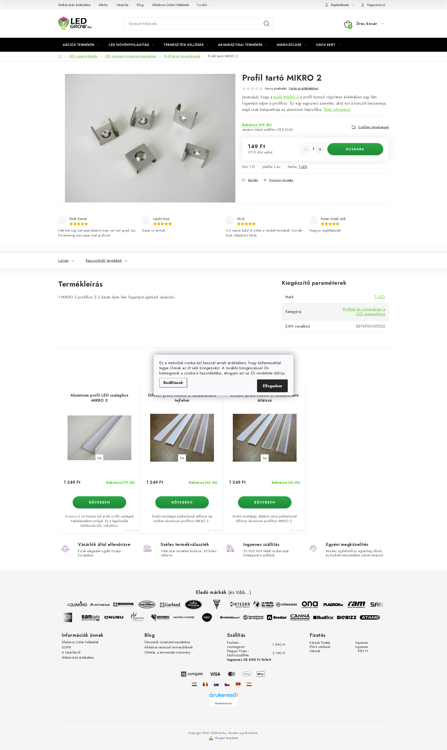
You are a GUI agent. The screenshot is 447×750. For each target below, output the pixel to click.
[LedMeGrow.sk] (216, 684)
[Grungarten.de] (238, 684)
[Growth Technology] (190, 604)
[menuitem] (81, 45)
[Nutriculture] (163, 617)
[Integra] (236, 604)
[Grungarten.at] (249, 684)
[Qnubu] (117, 617)
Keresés (266, 24)
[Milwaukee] (283, 604)
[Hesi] (213, 604)
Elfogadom (272, 385)
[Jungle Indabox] (210, 617)
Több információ (337, 109)
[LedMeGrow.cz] (227, 684)
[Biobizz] (350, 617)
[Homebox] (233, 617)
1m (99, 458)
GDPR (66, 647)
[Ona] (306, 604)
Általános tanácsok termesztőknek (168, 647)
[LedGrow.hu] (194, 684)
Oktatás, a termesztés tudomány (167, 652)
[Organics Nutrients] (140, 617)
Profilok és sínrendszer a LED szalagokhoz (364, 312)
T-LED (303, 166)
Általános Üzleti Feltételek (170, 5)
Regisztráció (376, 5)
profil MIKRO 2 (287, 97)
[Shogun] (70, 617)
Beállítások (173, 382)
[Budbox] (326, 617)
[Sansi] (376, 604)
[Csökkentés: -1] (305, 149)
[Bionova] (120, 604)
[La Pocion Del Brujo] (260, 604)
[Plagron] (330, 604)
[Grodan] (280, 617)
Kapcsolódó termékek (104, 260)
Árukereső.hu (223, 703)
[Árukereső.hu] (223, 696)
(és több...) (239, 592)
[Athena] (97, 604)
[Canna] (303, 617)
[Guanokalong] (256, 617)
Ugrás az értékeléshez (303, 88)
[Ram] (353, 604)
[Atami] (373, 617)
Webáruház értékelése (74, 5)
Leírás (63, 260)
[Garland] (167, 604)
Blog (140, 5)
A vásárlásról (71, 652)
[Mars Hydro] (187, 617)
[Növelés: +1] (320, 149)
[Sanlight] (93, 617)
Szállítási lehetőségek (373, 127)
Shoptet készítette (226, 738)
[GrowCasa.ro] (205, 684)
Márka (103, 5)
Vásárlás (122, 5)
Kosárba (355, 149)
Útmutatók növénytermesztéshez (167, 642)
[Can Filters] (143, 604)
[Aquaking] (73, 604)
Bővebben (99, 502)
